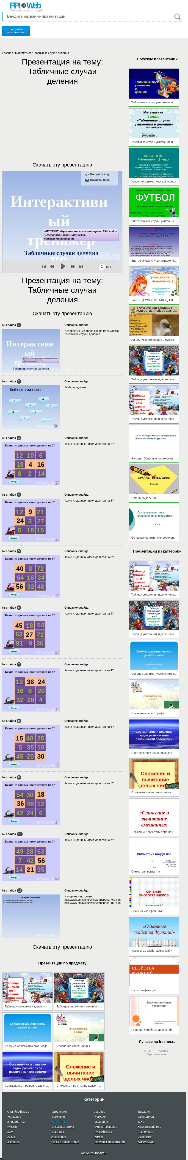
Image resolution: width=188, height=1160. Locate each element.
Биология (144, 1111)
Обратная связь (156, 1054)
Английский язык (18, 1111)
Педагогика (58, 1131)
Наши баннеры (100, 179)
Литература (146, 1116)
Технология (145, 1131)
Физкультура (146, 1142)
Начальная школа (62, 1126)
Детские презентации (65, 1142)
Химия (98, 1137)
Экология (13, 1142)
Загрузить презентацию (16, 31)
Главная (7, 53)
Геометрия (58, 1116)
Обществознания (105, 1126)
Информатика (16, 1121)
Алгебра (99, 1111)
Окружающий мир (149, 1126)
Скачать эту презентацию (62, 165)
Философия (58, 1137)
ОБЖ (10, 1131)
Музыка (12, 1126)
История (100, 1116)
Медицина (101, 1121)
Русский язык (103, 1131)
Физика (11, 1137)
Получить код (99, 174)
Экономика (145, 1137)
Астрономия (59, 1111)
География (14, 1116)
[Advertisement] (62, 119)
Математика (23, 53)
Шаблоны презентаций (109, 1142)
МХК (141, 1121)
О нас (147, 1051)
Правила (162, 1051)
